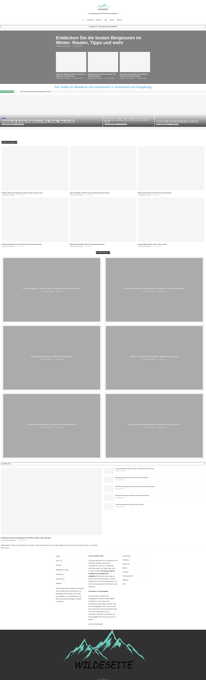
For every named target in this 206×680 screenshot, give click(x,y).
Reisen (125, 568)
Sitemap (58, 583)
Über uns (119, 20)
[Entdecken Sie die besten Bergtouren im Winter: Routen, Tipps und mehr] (51, 111)
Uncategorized (128, 576)
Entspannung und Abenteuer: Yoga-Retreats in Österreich (51, 356)
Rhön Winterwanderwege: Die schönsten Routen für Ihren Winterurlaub (22, 244)
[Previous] (17, 91)
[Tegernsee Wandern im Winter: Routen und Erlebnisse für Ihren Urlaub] (128, 111)
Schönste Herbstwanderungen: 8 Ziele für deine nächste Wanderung (51, 424)
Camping (126, 560)
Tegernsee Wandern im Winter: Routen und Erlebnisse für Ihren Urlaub (89, 193)
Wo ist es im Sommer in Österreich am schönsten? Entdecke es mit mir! (154, 424)
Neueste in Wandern (9, 142)
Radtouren (126, 564)
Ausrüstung (90, 20)
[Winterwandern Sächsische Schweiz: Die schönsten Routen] (180, 111)
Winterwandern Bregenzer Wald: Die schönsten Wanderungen (87, 244)
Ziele (106, 20)
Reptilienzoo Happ (62, 570)
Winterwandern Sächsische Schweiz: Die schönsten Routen (177, 121)
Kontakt (112, 20)
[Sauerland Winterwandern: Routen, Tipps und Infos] (171, 219)
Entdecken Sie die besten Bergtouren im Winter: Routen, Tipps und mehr (98, 40)
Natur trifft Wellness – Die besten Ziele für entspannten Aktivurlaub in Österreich (51, 288)
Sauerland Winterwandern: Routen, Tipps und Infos (152, 244)
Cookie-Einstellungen (95, 624)
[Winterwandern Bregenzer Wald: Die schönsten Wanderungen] (103, 219)
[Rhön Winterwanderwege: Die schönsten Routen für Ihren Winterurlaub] (35, 219)
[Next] (19, 91)
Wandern (98, 20)
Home (82, 20)
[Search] (124, 20)
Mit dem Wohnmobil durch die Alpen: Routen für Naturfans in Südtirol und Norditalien (154, 288)
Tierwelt (125, 572)
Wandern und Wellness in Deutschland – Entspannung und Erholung (154, 356)
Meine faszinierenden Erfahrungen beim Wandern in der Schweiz (36, 91)
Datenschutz (60, 579)
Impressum (59, 574)
